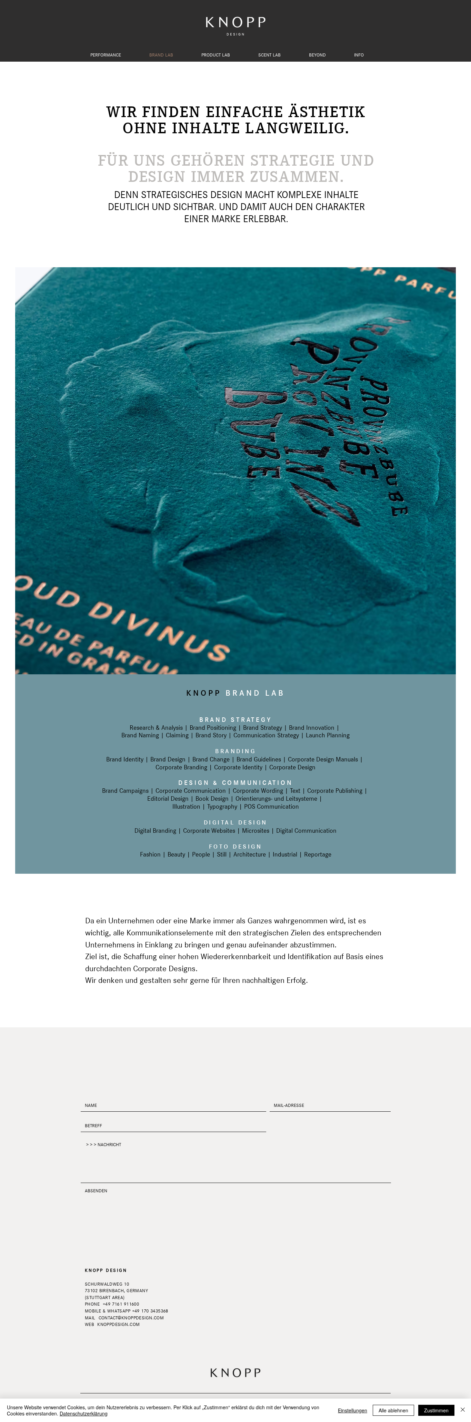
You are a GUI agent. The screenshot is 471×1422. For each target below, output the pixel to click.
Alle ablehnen (393, 1410)
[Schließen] (463, 1410)
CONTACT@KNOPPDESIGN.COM (131, 1317)
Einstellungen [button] (352, 1410)
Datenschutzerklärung (84, 1413)
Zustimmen (436, 1410)
